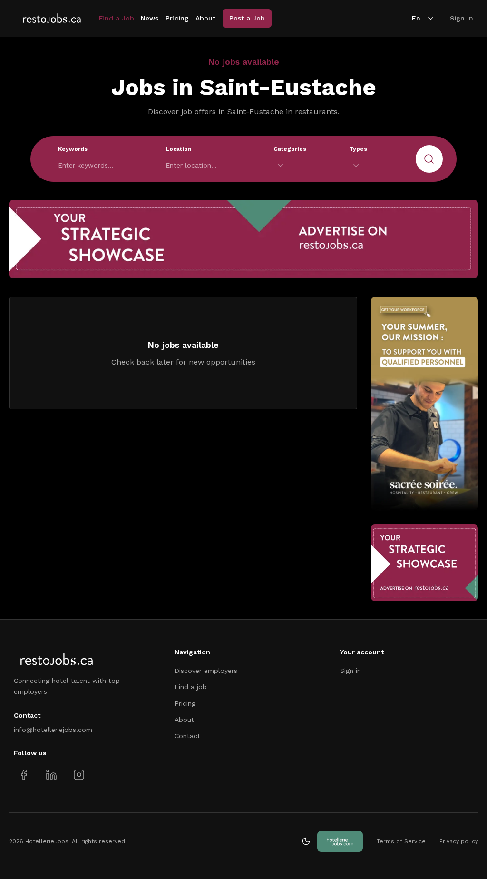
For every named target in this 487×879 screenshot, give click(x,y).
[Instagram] (78, 774)
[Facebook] (24, 774)
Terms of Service (401, 841)
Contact (187, 736)
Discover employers (206, 670)
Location (179, 149)
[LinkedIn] (51, 774)
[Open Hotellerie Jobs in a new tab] (340, 841)
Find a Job (116, 18)
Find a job (191, 687)
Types (358, 149)
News (149, 18)
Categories (289, 149)
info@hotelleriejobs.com (53, 729)
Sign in (461, 18)
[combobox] (302, 165)
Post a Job (247, 18)
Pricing (177, 18)
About (205, 18)
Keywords (73, 149)
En (416, 18)
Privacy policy (458, 841)
